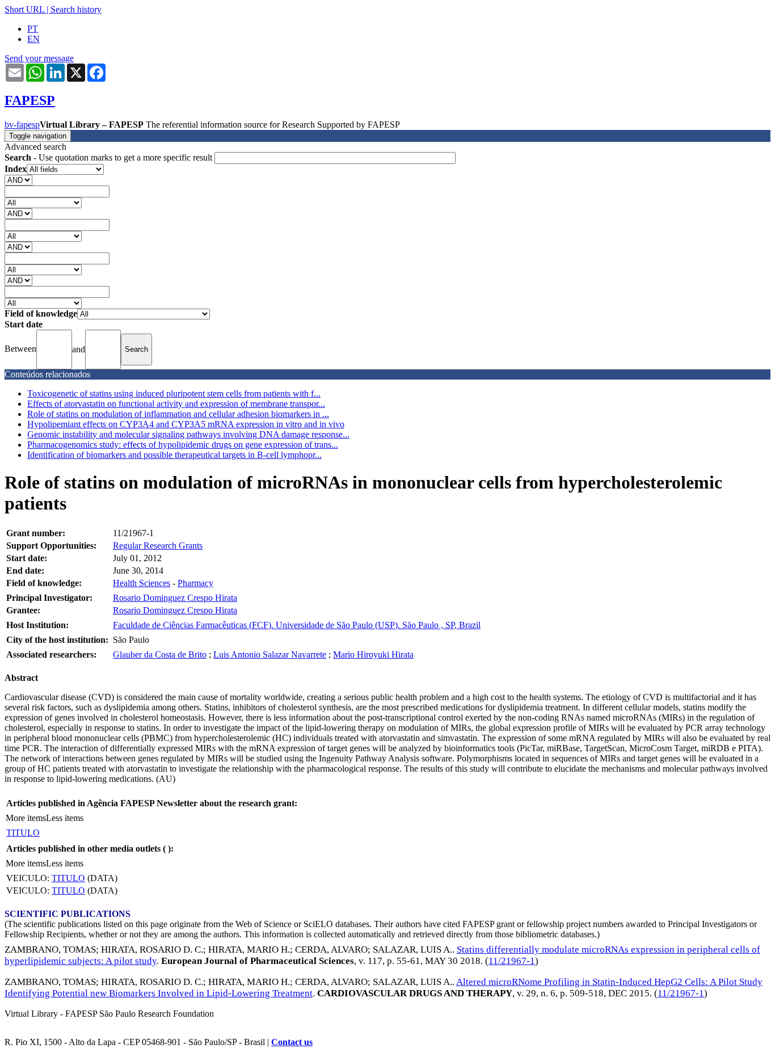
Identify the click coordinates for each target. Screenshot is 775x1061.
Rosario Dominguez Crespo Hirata (175, 598)
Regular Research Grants (158, 545)
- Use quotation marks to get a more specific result (109, 157)
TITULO (23, 832)
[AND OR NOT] (18, 179)
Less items (64, 818)
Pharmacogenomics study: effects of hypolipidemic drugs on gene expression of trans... (182, 444)
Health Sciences (141, 583)
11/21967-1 (511, 960)
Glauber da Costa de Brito (160, 654)
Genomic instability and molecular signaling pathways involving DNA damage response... (188, 434)
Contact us (292, 1042)
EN (33, 39)
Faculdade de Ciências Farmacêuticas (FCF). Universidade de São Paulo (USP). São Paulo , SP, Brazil (297, 625)
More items (26, 818)
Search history (76, 9)
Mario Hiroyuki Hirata (373, 654)
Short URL (24, 9)
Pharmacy (195, 583)
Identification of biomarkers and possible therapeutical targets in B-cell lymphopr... (174, 455)
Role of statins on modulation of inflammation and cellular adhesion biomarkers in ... (178, 414)
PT (32, 28)
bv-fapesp (22, 124)
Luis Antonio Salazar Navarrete (269, 654)
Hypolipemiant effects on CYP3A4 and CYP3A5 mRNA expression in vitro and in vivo (185, 424)
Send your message (39, 58)
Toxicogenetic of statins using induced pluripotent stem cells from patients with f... (174, 393)
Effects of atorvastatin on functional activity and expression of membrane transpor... (176, 404)
